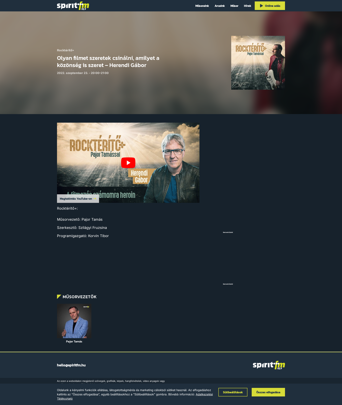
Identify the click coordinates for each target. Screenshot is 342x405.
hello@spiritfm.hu (71, 365)
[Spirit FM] (73, 5)
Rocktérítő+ (65, 50)
